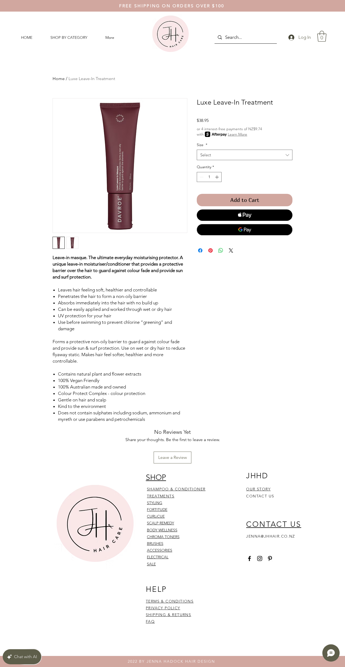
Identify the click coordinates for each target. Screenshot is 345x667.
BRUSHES (155, 543)
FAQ (150, 621)
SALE (151, 564)
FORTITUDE (157, 509)
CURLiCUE (156, 516)
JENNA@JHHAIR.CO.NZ (270, 536)
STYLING (154, 502)
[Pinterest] (270, 558)
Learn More (237, 134)
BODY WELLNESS (162, 530)
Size (202, 144)
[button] (321, 36)
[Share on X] (231, 250)
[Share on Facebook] (200, 250)
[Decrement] (201, 177)
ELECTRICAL (157, 557)
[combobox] (244, 155)
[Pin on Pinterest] (210, 250)
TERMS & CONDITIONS (170, 601)
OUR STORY (258, 489)
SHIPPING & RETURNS (168, 614)
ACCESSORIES (159, 550)
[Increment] (217, 177)
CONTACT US (260, 496)
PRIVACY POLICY (163, 608)
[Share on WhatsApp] (221, 250)
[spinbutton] (209, 177)
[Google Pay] (244, 229)
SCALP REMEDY (160, 523)
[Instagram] (259, 558)
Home (59, 78)
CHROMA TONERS (163, 536)
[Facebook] (249, 558)
